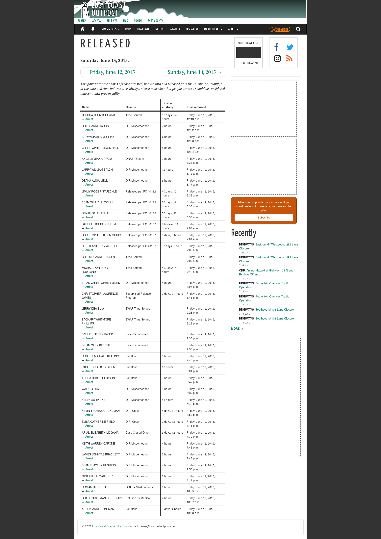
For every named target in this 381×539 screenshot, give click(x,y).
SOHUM (138, 21)
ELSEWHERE (192, 29)
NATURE (159, 29)
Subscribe (264, 217)
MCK (125, 21)
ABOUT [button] (232, 29)
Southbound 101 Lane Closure (274, 309)
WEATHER (175, 29)
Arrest (89, 119)
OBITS (128, 29)
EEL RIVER (112, 21)
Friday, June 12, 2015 (109, 72)
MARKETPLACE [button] (212, 29)
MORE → (237, 328)
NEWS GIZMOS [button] (109, 29)
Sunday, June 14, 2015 (195, 72)
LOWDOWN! (143, 29)
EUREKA (82, 21)
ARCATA (96, 21)
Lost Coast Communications (110, 526)
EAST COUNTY (155, 21)
